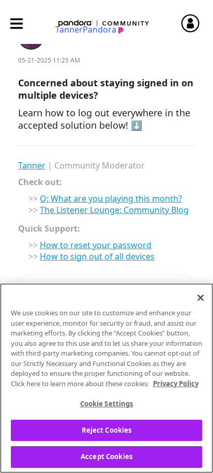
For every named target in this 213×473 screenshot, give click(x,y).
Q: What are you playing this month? (111, 198)
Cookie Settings (106, 403)
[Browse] (21, 23)
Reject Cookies (107, 430)
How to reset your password (95, 245)
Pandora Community (103, 24)
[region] (106, 378)
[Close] (200, 297)
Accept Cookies (106, 456)
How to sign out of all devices (97, 256)
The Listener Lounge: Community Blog (114, 210)
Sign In (195, 23)
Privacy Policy (176, 383)
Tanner (31, 165)
